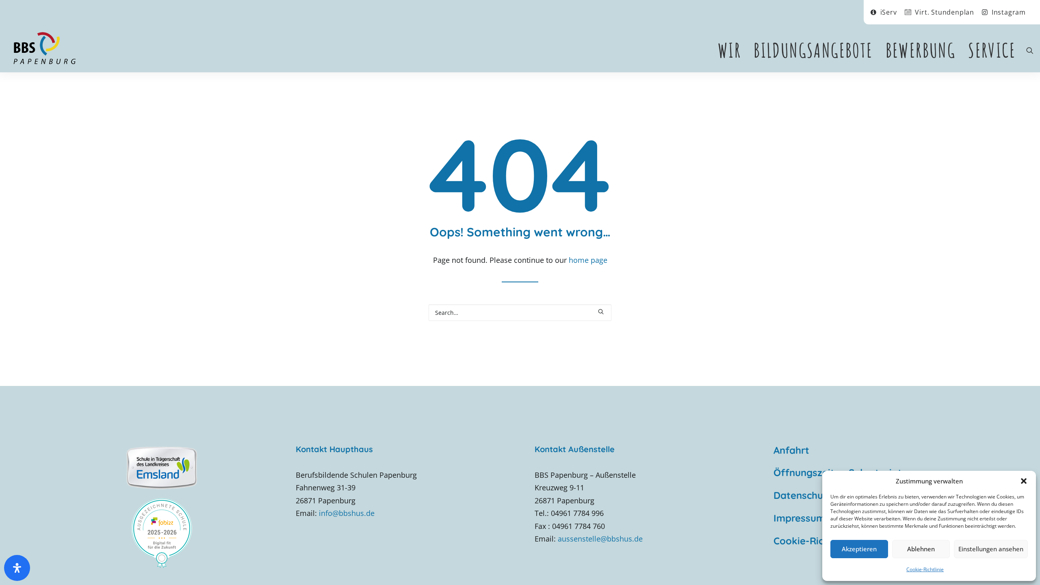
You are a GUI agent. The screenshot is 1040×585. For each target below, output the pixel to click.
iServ (888, 12)
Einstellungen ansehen (990, 549)
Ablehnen (921, 549)
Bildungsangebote (813, 50)
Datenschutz (803, 495)
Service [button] (992, 50)
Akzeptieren (859, 549)
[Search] (520, 312)
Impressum (799, 518)
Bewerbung (921, 50)
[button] (1024, 481)
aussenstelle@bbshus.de (600, 539)
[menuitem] (884, 12)
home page (588, 260)
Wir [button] (729, 50)
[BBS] (44, 48)
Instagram (1009, 12)
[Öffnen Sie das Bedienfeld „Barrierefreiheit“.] (17, 568)
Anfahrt (791, 450)
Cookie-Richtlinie (925, 569)
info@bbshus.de (347, 513)
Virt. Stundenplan (944, 12)
